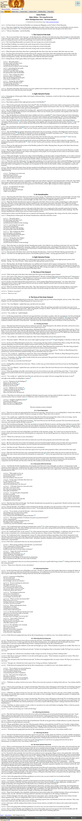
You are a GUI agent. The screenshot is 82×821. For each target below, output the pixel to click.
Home (2, 11)
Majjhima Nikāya (15, 11)
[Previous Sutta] (75, 3)
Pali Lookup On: (4, 820)
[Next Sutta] (79, 3)
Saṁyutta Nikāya (23, 11)
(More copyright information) (52, 22)
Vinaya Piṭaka (50, 11)
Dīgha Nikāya (7, 11)
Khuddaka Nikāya (42, 11)
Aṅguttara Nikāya (33, 11)
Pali (77, 3)
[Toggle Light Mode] (2, 0)
